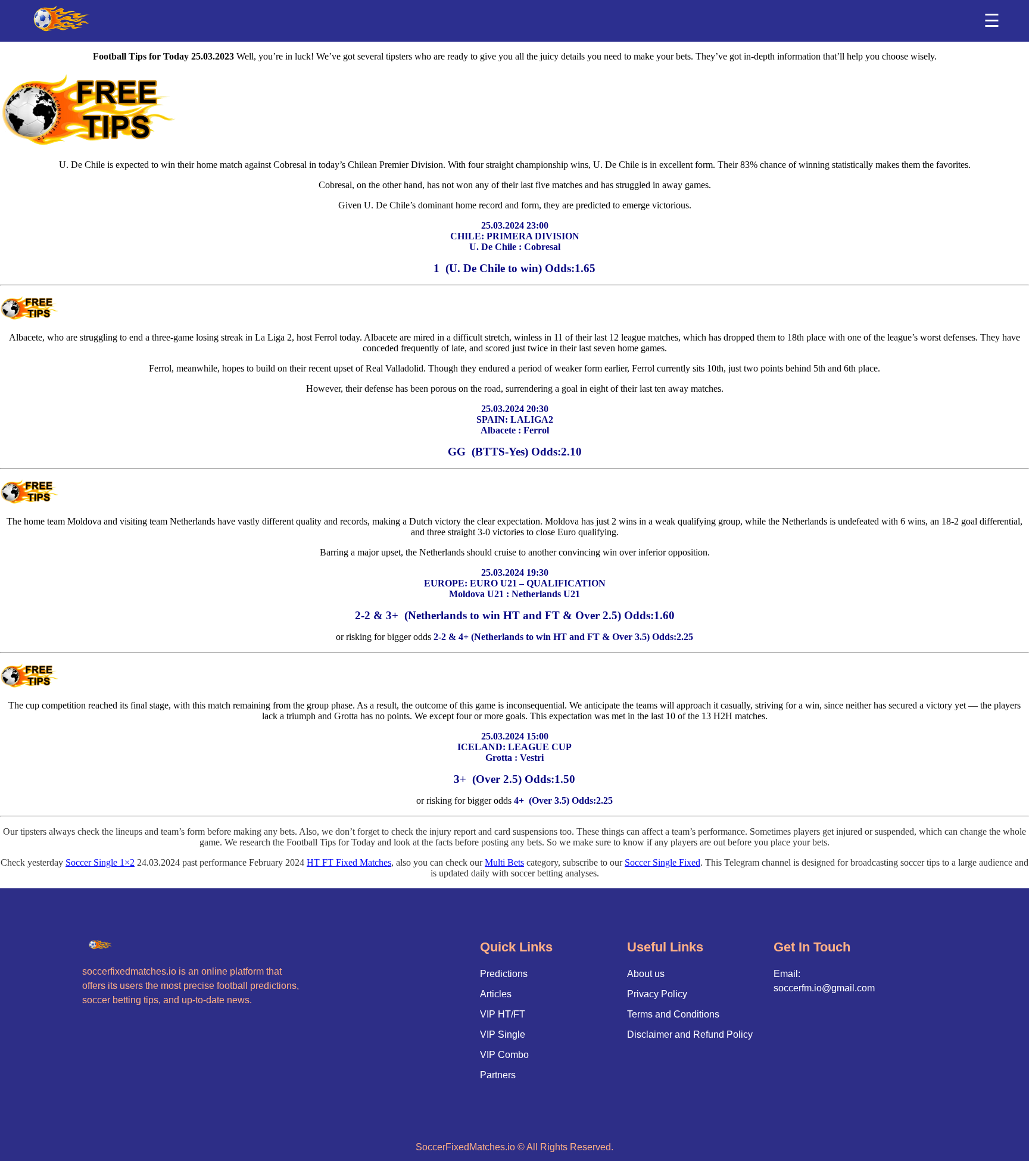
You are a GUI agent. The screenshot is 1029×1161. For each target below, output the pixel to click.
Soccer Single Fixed (662, 862)
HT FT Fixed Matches (349, 862)
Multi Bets (504, 862)
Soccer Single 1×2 (100, 862)
